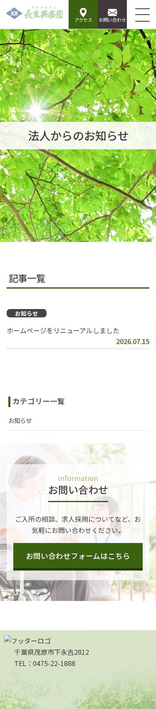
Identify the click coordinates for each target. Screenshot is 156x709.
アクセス (83, 19)
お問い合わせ (112, 19)
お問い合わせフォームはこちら (78, 556)
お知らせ (20, 420)
